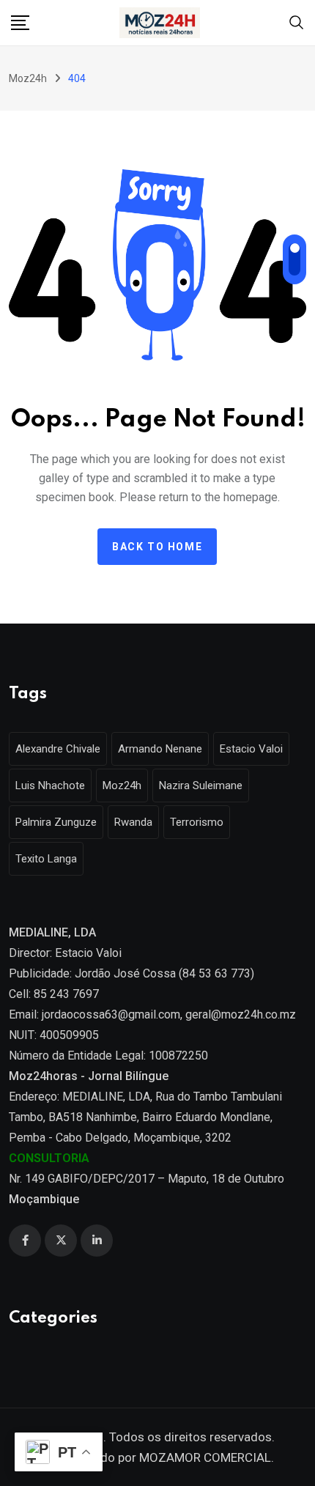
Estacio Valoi (251, 748)
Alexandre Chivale (57, 748)
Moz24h (122, 785)
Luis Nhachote (50, 785)
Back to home (157, 546)
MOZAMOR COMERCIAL (205, 1457)
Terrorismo (196, 822)
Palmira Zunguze (56, 822)
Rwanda (133, 822)
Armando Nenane (160, 748)
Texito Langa (46, 858)
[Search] (296, 21)
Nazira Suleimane (200, 785)
